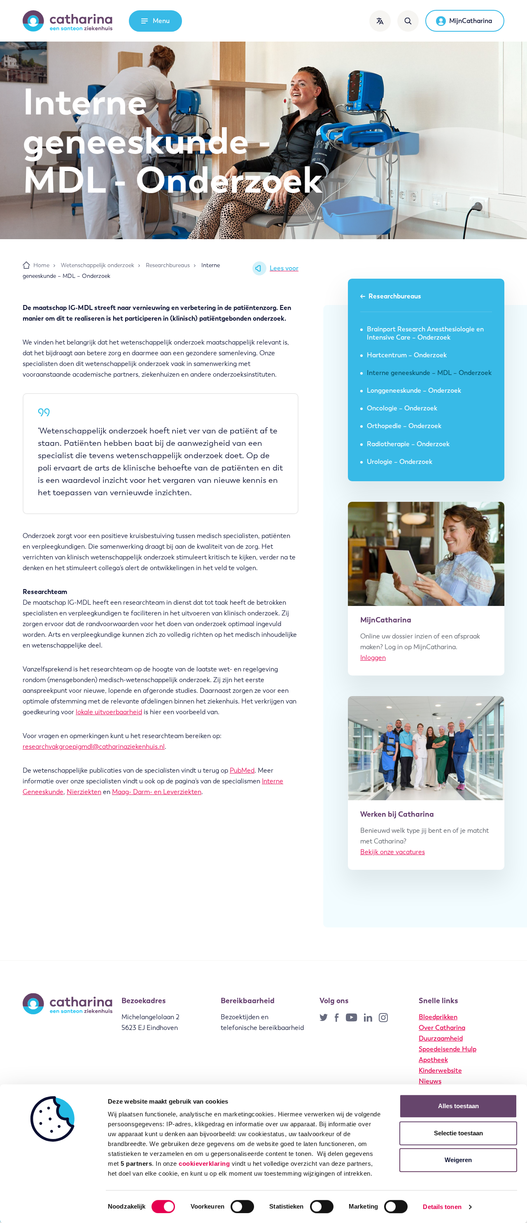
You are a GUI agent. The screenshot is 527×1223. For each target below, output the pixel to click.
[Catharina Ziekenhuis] (67, 21)
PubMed (242, 770)
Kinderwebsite (440, 1070)
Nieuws (430, 1081)
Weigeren (458, 1159)
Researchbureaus (394, 296)
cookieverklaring (204, 1163)
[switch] (242, 1206)
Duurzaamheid (441, 1038)
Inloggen (373, 658)
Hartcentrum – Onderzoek (407, 355)
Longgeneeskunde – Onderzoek (414, 390)
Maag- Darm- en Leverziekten (156, 792)
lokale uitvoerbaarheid (109, 712)
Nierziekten (84, 792)
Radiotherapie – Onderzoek (408, 444)
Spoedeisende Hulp (447, 1049)
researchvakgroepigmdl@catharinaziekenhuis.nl (94, 746)
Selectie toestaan (458, 1133)
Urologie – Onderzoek (399, 462)
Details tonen (442, 1206)
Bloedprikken (438, 1017)
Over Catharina (442, 1028)
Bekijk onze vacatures (392, 852)
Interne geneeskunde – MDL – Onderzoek (429, 373)
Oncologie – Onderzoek (402, 408)
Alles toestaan (458, 1105)
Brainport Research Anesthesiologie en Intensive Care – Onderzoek (425, 333)
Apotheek (433, 1060)
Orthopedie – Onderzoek (404, 426)
